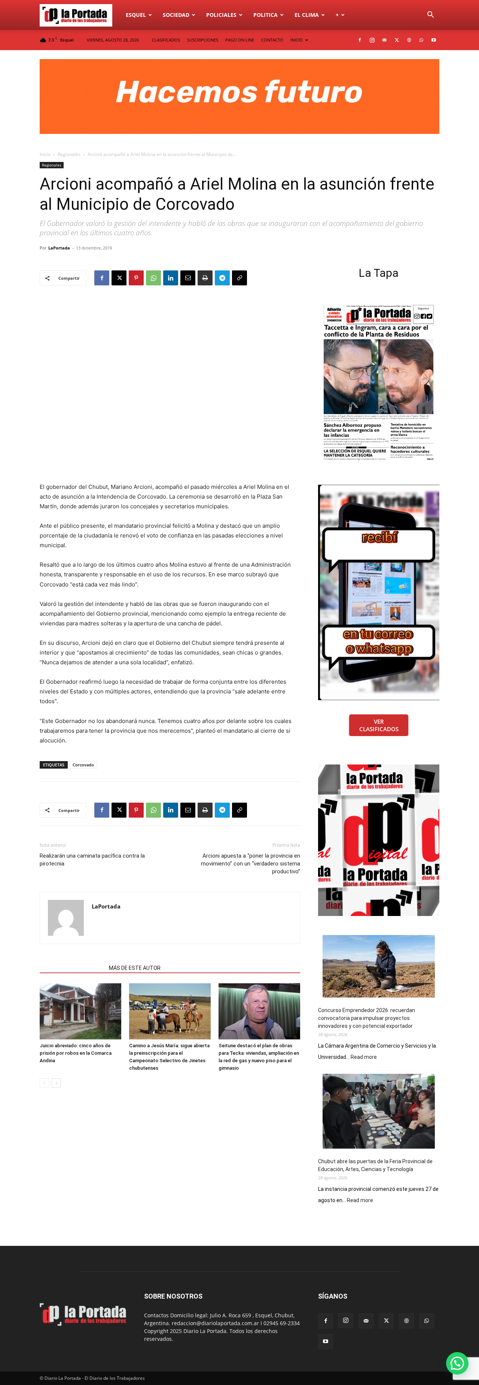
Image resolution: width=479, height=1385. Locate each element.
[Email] (187, 277)
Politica (265, 14)
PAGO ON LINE (239, 40)
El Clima (307, 14)
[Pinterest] (136, 277)
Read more (364, 1057)
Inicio (45, 154)
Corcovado (83, 764)
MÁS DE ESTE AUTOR (135, 968)
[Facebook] (359, 40)
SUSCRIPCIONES (202, 40)
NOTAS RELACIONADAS (72, 968)
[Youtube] (433, 40)
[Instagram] (372, 40)
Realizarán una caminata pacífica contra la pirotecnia (92, 859)
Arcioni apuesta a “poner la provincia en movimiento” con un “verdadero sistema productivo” (250, 863)
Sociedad (176, 14)
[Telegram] (222, 277)
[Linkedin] (170, 277)
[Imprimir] (205, 277)
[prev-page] (44, 1083)
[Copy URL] (239, 277)
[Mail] (384, 40)
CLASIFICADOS (166, 40)
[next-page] (56, 1083)
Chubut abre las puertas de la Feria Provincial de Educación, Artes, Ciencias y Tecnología (375, 1165)
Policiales (221, 14)
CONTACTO (272, 40)
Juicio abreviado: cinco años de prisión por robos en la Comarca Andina (76, 1053)
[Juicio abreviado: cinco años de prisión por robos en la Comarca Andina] (80, 1011)
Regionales (69, 154)
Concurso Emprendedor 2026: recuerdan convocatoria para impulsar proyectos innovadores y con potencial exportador (366, 1018)
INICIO (296, 40)
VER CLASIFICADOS (379, 725)
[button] (430, 15)
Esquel (136, 14)
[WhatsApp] (421, 40)
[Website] (409, 40)
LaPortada (59, 248)
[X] (396, 40)
